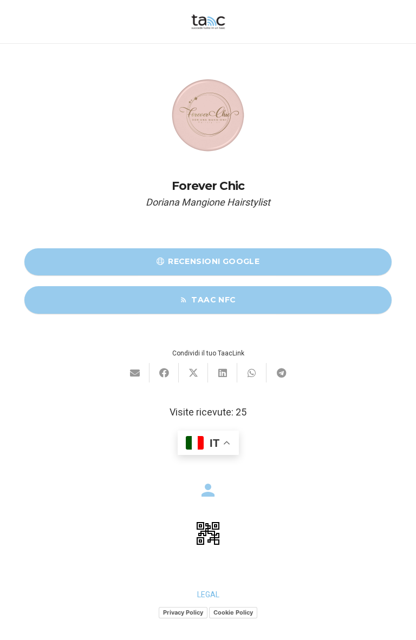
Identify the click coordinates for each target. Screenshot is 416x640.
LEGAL (208, 594)
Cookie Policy (233, 612)
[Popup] (208, 533)
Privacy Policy (183, 612)
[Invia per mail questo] (135, 372)
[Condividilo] (164, 372)
